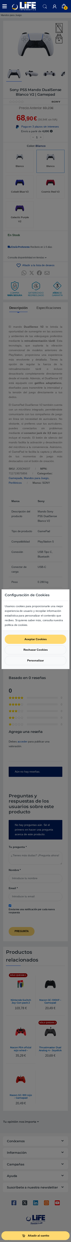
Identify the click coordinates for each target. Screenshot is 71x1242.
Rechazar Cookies (35, 649)
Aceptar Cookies (35, 639)
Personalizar (35, 660)
